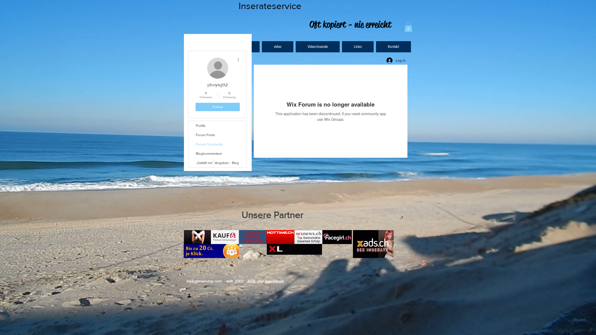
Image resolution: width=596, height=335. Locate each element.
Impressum (274, 281)
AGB (251, 281)
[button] (408, 27)
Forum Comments (209, 144)
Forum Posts (205, 135)
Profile (200, 125)
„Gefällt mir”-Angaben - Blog (217, 163)
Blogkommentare (209, 153)
